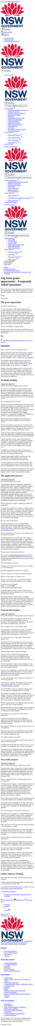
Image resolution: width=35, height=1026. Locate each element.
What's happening (10, 238)
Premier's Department (10, 992)
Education (7, 987)
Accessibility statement (10, 964)
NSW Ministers (8, 1005)
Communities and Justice (11, 982)
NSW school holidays (14, 248)
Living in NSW (9, 108)
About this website (7, 959)
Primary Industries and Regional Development (17, 994)
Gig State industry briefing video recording (17, 887)
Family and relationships (15, 120)
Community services (13, 111)
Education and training (14, 115)
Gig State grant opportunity (8, 891)
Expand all (4, 384)
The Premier (7, 1004)
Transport (7, 995)
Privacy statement (9, 969)
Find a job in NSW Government (13, 1010)
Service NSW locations (11, 953)
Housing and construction (15, 124)
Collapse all (11, 384)
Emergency (11, 116)
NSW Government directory (12, 971)
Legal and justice (13, 126)
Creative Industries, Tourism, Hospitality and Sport (18, 984)
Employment (11, 186)
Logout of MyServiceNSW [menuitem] (12, 41)
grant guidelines (28, 357)
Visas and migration (13, 131)
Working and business (11, 180)
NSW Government (7, 1000)
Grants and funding (13, 121)
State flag (7, 956)
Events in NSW (12, 243)
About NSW (11, 240)
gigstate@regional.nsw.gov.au (17, 555)
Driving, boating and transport (16, 113)
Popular (4, 948)
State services (8, 954)
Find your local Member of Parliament (15, 1007)
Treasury (6, 997)
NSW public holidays (14, 246)
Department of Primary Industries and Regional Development (16, 941)
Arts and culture (12, 241)
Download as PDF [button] (7, 900)
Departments (5, 974)
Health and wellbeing (14, 123)
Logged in (6, 35)
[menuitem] (9, 38)
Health (6, 989)
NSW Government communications (14, 1013)
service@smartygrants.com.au (13, 587)
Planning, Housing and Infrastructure (14, 990)
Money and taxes (13, 190)
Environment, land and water (16, 118)
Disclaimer (7, 968)
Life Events (11, 128)
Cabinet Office (8, 978)
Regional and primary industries (17, 129)
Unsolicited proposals (10, 1015)
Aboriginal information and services (18, 110)
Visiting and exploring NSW (16, 244)
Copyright (7, 966)
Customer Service (9, 986)
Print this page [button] (19, 900)
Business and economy (14, 183)
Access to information (10, 963)
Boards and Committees (11, 1009)
